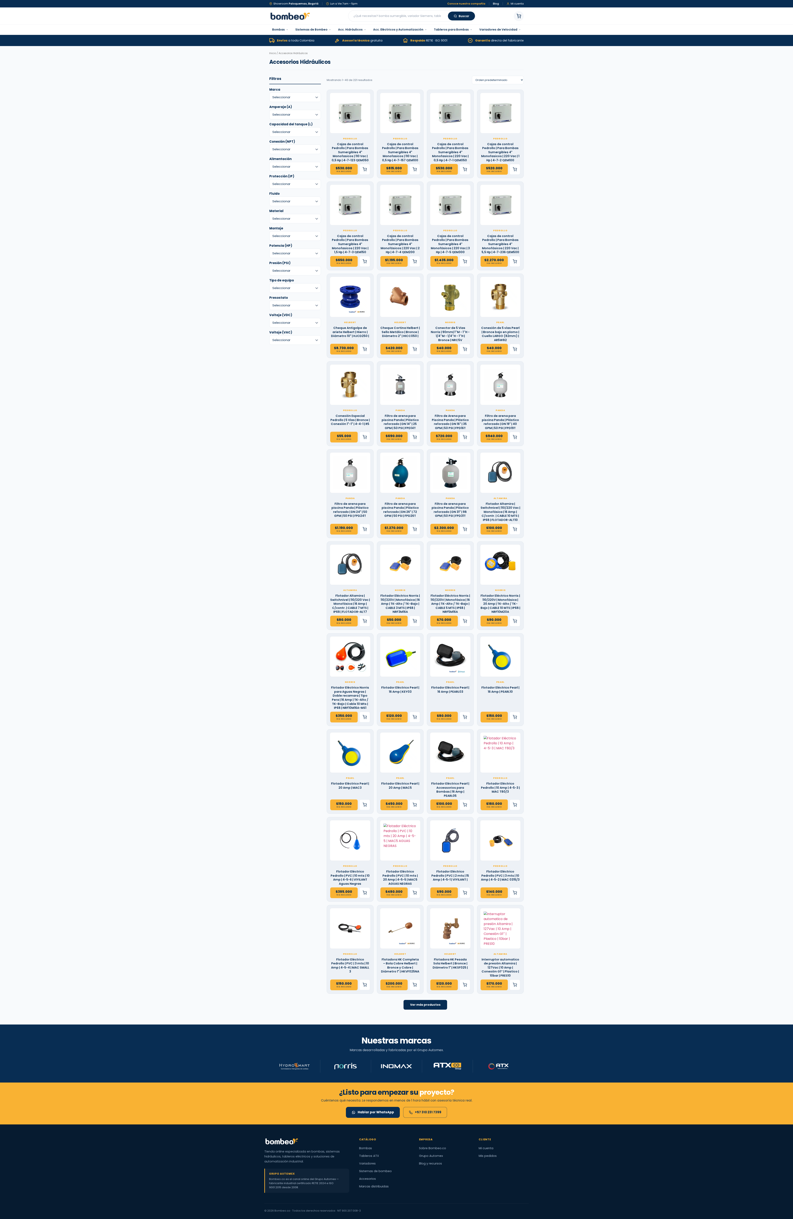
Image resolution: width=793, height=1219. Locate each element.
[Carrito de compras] (519, 16)
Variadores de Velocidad (498, 29)
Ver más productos (425, 1005)
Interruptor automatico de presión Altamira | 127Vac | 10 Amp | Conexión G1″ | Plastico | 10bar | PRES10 (500, 968)
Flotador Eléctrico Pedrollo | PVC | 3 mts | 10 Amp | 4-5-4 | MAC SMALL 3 (350, 966)
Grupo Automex (431, 1156)
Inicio (272, 53)
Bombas (278, 29)
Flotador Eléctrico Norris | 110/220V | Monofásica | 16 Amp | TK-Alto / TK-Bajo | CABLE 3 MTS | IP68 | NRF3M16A (400, 604)
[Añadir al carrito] (364, 169)
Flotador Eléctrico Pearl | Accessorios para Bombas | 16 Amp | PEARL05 (450, 790)
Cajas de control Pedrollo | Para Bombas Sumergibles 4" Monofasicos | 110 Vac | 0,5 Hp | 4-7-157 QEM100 (400, 152)
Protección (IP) (281, 176)
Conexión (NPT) (282, 141)
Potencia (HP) (280, 245)
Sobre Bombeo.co (432, 1148)
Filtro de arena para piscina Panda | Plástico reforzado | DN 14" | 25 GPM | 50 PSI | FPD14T (400, 422)
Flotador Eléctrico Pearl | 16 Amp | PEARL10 (500, 690)
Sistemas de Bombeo (311, 29)
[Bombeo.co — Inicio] (290, 16)
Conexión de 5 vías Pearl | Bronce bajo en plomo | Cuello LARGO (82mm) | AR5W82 (500, 334)
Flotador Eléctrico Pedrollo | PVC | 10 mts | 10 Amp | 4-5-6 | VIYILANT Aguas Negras (350, 878)
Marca (274, 89)
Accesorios (367, 1179)
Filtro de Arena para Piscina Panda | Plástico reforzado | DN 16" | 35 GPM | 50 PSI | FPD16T (450, 422)
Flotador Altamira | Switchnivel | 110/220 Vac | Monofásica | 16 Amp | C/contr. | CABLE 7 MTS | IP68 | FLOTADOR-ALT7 (350, 604)
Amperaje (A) (280, 106)
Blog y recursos (430, 1163)
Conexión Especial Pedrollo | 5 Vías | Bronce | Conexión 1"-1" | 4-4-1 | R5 (350, 420)
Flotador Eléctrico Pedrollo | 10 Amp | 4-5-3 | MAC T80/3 (500, 788)
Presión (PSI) (280, 262)
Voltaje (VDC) (280, 315)
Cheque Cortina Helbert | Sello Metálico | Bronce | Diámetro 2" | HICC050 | (400, 332)
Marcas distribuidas (374, 1186)
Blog (496, 3)
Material (276, 210)
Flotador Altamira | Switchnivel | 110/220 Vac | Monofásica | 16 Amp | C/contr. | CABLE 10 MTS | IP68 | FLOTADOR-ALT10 (500, 512)
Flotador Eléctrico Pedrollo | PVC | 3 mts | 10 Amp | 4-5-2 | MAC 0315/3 (500, 876)
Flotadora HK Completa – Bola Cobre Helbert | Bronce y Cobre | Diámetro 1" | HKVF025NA (400, 966)
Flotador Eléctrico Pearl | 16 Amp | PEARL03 (450, 690)
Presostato (278, 297)
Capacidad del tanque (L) (291, 124)
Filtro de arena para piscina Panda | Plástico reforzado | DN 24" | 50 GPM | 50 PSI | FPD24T (350, 510)
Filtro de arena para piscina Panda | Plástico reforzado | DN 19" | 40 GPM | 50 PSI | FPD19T (500, 422)
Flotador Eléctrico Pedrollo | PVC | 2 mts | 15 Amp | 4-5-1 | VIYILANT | (450, 876)
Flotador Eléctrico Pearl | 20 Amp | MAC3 (350, 786)
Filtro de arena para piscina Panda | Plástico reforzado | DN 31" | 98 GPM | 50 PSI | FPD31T (450, 510)
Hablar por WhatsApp (376, 1112)
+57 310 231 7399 (428, 1112)
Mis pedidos (488, 1156)
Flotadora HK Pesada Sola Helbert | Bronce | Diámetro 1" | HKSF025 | (450, 964)
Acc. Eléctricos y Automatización (398, 29)
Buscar (464, 16)
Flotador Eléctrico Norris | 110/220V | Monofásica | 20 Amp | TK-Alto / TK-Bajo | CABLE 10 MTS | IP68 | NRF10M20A (500, 604)
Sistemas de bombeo (375, 1171)
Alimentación (280, 158)
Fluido (274, 193)
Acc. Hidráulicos (350, 29)
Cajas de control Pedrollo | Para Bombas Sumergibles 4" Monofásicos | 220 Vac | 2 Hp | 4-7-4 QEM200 (400, 244)
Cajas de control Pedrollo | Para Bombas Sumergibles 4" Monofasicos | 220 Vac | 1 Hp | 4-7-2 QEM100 (500, 152)
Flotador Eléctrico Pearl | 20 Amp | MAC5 (400, 786)
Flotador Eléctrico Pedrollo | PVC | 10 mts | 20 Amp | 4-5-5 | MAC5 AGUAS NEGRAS (400, 878)
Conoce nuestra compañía (466, 3)
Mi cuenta (486, 1148)
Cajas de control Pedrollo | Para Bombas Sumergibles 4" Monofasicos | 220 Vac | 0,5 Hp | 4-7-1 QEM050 (450, 152)
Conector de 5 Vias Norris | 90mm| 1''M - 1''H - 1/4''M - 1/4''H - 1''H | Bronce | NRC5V (450, 334)
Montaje (276, 228)
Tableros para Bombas (451, 29)
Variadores (367, 1163)
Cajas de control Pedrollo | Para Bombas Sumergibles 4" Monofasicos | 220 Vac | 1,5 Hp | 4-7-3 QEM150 (350, 244)
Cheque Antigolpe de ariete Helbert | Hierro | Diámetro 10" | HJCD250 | (350, 332)
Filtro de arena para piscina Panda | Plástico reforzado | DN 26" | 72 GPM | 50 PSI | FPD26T (400, 510)
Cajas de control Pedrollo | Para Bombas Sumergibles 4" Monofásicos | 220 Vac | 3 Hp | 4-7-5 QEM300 (450, 244)
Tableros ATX (369, 1156)
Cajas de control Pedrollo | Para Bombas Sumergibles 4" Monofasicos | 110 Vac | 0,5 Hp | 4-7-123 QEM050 (350, 152)
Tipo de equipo (281, 280)
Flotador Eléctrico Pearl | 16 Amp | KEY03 (400, 690)
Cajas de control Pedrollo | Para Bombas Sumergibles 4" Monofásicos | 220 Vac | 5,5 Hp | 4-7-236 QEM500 (500, 244)
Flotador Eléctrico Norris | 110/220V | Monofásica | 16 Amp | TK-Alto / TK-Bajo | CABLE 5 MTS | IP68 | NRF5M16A (450, 604)
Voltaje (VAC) (280, 332)
